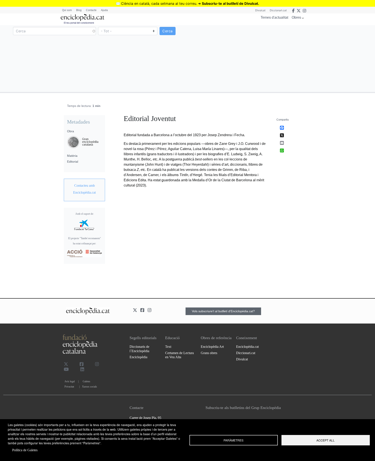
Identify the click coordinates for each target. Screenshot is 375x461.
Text (168, 346)
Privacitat (69, 386)
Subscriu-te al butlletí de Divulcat (230, 3)
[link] (84, 189)
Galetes (86, 381)
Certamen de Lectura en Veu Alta (179, 355)
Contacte (91, 10)
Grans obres (209, 353)
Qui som (67, 10)
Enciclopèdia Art (212, 346)
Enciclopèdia (138, 357)
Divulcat (260, 10)
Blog (79, 10)
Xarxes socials (89, 386)
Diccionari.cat (278, 10)
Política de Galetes (25, 450)
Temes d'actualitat (274, 17)
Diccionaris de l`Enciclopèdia (139, 349)
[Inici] (82, 17)
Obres (296, 17)
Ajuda (104, 10)
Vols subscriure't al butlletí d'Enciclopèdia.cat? (223, 311)
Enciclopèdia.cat (247, 346)
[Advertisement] (281, 58)
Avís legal (69, 381)
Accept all (325, 440)
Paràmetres (233, 440)
